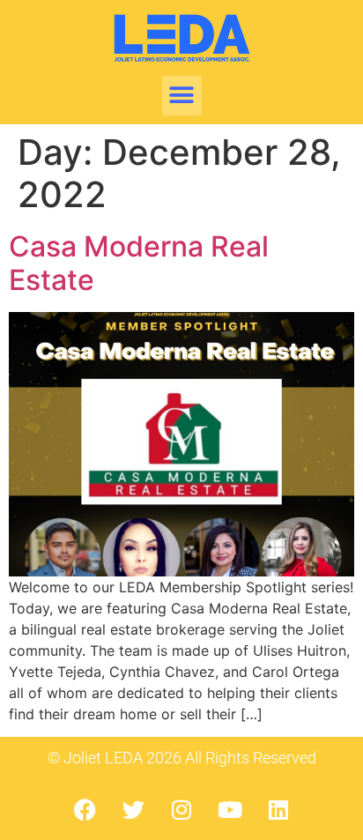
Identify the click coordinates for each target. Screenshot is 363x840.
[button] (182, 95)
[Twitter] (133, 809)
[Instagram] (181, 809)
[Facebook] (85, 809)
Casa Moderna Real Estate (139, 263)
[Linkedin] (278, 809)
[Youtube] (230, 809)
